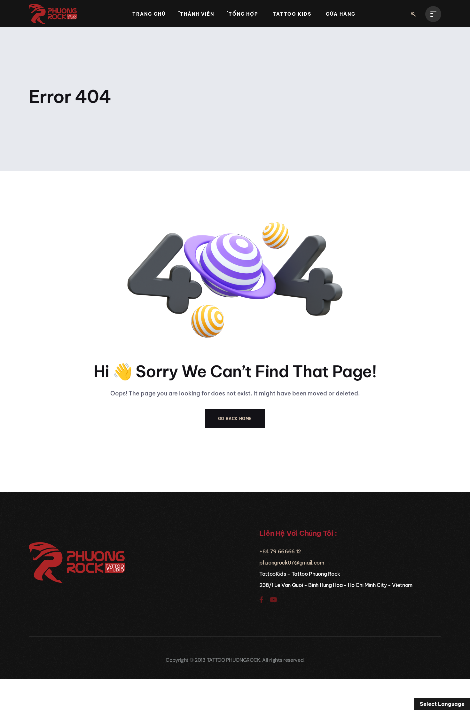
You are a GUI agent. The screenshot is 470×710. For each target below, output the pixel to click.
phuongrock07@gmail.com (291, 562)
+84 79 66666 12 (280, 551)
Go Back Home (235, 418)
